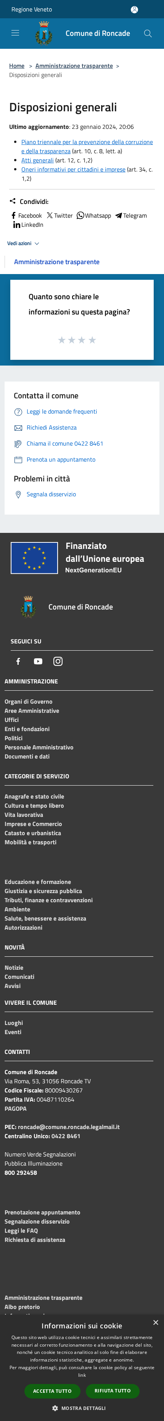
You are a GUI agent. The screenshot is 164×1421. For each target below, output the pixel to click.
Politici (14, 738)
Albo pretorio (22, 1306)
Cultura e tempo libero (34, 805)
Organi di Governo (29, 701)
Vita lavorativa (24, 814)
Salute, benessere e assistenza (45, 918)
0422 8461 (65, 1135)
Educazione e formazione (38, 881)
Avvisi (13, 985)
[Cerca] (148, 33)
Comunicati (19, 976)
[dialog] (82, 1368)
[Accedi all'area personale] (134, 10)
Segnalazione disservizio (37, 1221)
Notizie (14, 967)
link (82, 1375)
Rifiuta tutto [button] (113, 1390)
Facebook (30, 215)
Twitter (63, 215)
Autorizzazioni (23, 927)
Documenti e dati (27, 756)
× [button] (155, 1323)
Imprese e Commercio (33, 823)
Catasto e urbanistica (33, 832)
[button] (82, 1408)
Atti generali (37, 160)
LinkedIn (32, 224)
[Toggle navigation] (15, 32)
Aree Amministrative (32, 710)
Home (16, 65)
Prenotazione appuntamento (42, 1212)
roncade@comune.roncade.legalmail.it (69, 1126)
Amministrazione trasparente (74, 65)
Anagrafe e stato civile (34, 796)
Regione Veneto (31, 9)
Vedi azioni (19, 243)
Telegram (135, 215)
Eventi (13, 1031)
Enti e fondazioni (27, 728)
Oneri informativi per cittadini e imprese (73, 169)
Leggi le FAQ (21, 1230)
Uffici (12, 719)
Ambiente (17, 909)
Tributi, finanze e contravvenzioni (49, 900)
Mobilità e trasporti (30, 842)
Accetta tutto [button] (52, 1391)
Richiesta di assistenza (35, 1239)
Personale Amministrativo (39, 747)
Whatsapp (98, 215)
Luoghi (14, 1022)
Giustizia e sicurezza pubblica (43, 890)
